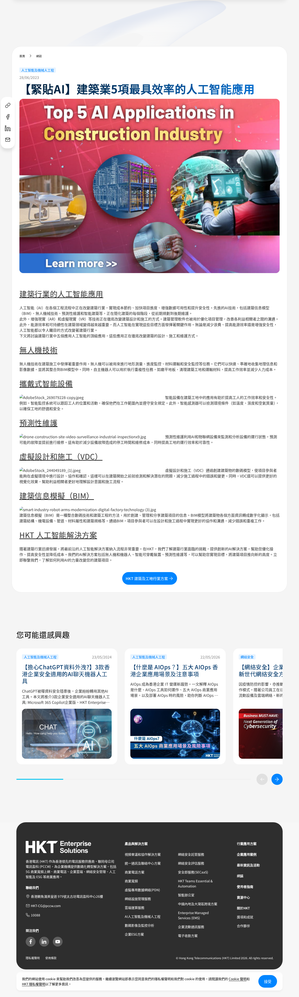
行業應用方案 (246, 843)
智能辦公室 (186, 895)
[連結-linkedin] (8, 128)
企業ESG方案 (134, 934)
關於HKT (243, 908)
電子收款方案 (188, 935)
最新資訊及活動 (248, 865)
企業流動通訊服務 (191, 926)
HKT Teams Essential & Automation (195, 883)
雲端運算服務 (134, 907)
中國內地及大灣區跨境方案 (197, 903)
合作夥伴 (243, 925)
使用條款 (51, 958)
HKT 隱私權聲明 (33, 984)
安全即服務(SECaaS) (193, 872)
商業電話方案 (134, 872)
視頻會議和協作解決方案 (143, 854)
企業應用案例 (246, 854)
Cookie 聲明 (237, 978)
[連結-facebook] (8, 117)
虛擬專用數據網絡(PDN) (142, 889)
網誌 (39, 56)
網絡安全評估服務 (191, 863)
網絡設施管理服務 (138, 898)
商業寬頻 (131, 881)
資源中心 (243, 897)
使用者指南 (245, 886)
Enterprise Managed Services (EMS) (193, 915)
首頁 (22, 56)
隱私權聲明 (33, 958)
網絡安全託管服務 (191, 854)
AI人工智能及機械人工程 (142, 916)
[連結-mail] (8, 140)
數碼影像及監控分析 (139, 925)
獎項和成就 (245, 917)
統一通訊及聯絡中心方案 (143, 863)
